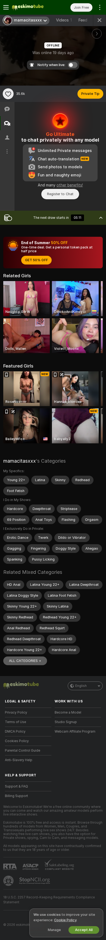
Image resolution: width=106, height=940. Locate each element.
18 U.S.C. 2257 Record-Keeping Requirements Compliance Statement (49, 899)
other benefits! (70, 185)
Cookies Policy (17, 741)
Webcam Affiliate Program (75, 731)
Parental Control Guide (22, 750)
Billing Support (16, 796)
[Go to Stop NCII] (35, 880)
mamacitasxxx (19, 461)
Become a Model (68, 712)
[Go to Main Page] (32, 7)
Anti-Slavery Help (18, 760)
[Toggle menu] (6, 7)
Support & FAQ (16, 786)
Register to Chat (60, 194)
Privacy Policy (16, 712)
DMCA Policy (15, 731)
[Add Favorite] (8, 93)
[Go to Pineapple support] (9, 881)
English (81, 686)
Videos (64, 20)
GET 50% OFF (36, 260)
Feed (82, 20)
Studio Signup (66, 722)
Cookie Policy (65, 920)
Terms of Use (15, 722)
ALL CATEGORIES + (25, 661)
